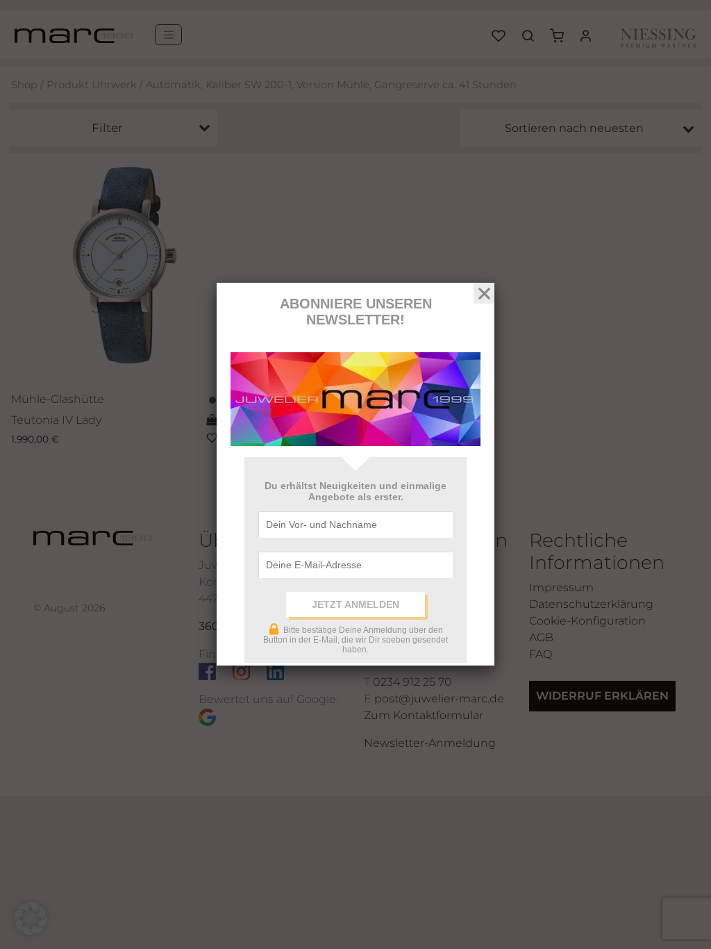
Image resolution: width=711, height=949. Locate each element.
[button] (30, 918)
